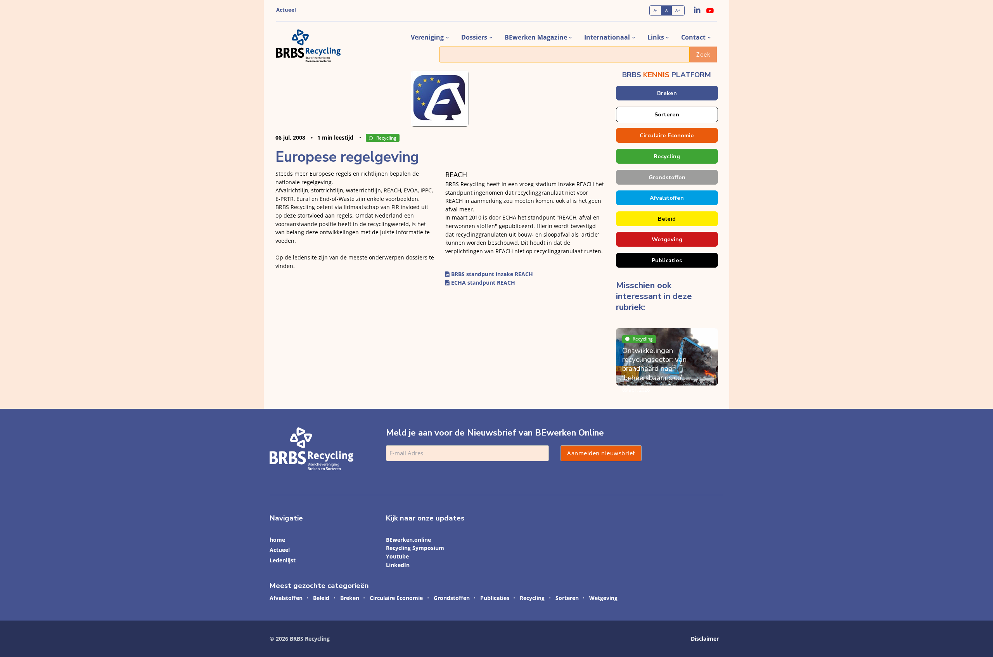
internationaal (607, 37)
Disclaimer (705, 638)
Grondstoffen (666, 177)
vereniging (427, 37)
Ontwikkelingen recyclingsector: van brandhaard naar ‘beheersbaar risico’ (654, 364)
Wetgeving (666, 239)
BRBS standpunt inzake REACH (491, 274)
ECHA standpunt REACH (482, 282)
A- (655, 10)
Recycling (386, 138)
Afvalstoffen (667, 198)
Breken (666, 93)
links (655, 37)
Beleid (667, 219)
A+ (677, 10)
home (277, 539)
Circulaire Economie (667, 135)
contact (693, 37)
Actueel (286, 10)
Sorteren (666, 114)
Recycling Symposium (415, 548)
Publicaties (667, 260)
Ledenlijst (283, 560)
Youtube (397, 556)
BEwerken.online (408, 539)
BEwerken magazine (536, 37)
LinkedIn (398, 565)
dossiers (474, 37)
